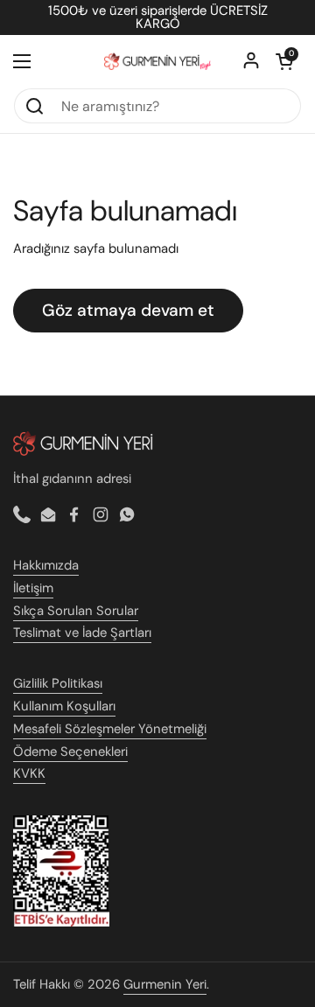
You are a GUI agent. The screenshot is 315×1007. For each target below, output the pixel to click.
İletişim (33, 588)
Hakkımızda (46, 565)
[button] (284, 61)
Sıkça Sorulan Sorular (75, 610)
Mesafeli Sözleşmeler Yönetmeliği (109, 729)
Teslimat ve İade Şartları (82, 632)
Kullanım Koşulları (64, 706)
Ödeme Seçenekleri (70, 751)
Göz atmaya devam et (128, 310)
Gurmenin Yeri (164, 984)
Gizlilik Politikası (57, 683)
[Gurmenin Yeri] (157, 60)
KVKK (29, 773)
